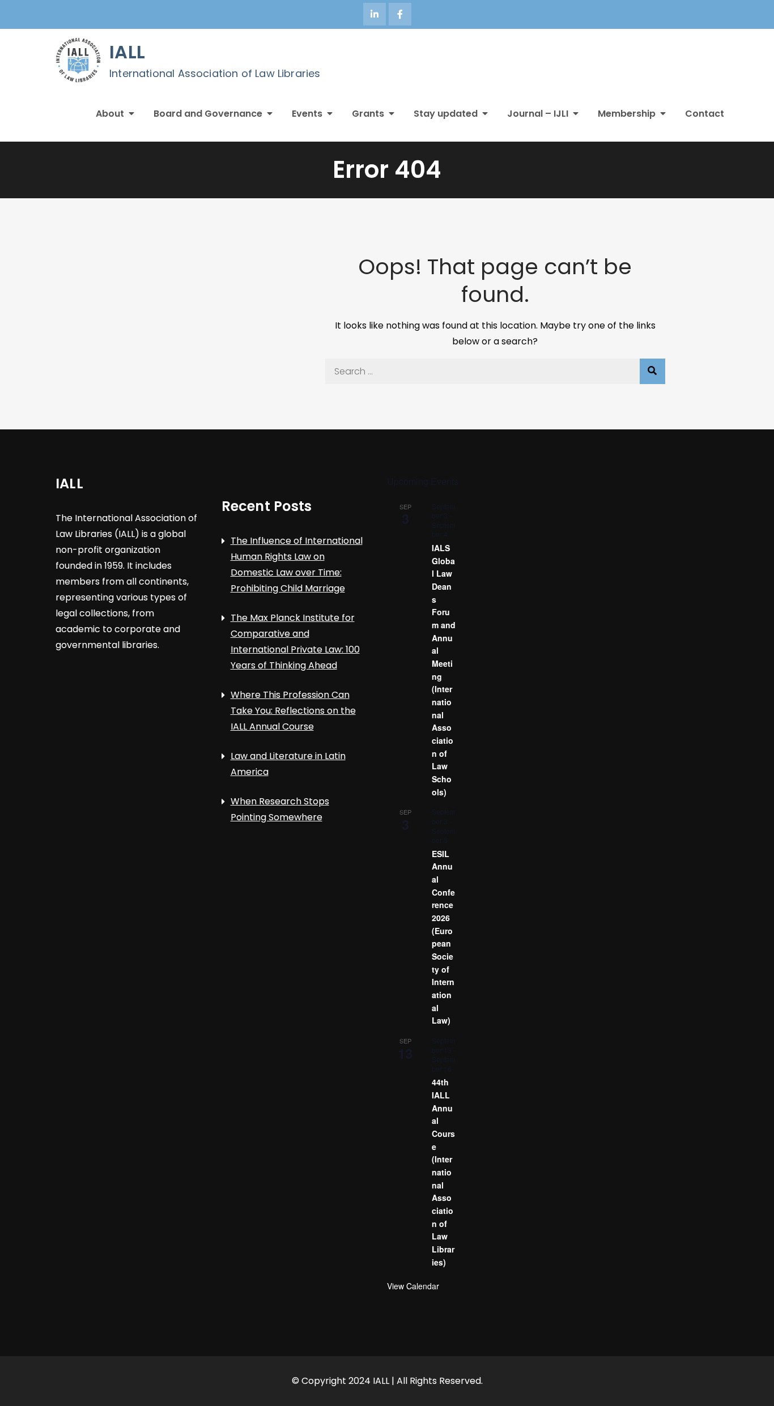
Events (307, 113)
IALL (127, 52)
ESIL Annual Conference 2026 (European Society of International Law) (443, 937)
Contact (704, 113)
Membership (627, 113)
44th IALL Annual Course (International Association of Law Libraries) (443, 1171)
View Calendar (413, 1286)
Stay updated (446, 113)
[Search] (652, 371)
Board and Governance (208, 113)
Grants (368, 113)
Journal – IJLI (537, 113)
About (110, 113)
